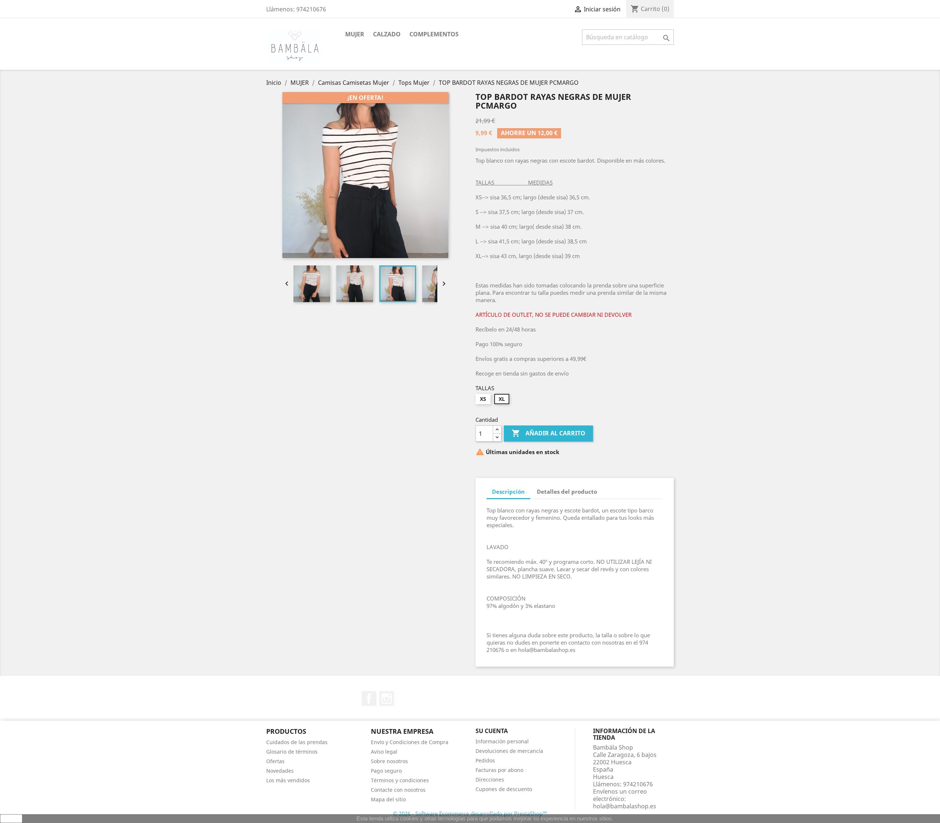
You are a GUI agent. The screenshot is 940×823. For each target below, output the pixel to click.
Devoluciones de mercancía (509, 750)
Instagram (386, 698)
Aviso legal (384, 751)
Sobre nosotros (389, 761)
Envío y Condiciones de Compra (409, 742)
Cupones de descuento (504, 789)
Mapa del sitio (388, 799)
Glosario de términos (292, 751)
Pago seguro (386, 770)
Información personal (502, 741)
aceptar (11, 819)
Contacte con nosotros (398, 789)
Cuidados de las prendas (297, 742)
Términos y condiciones (400, 780)
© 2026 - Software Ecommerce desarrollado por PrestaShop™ (470, 813)
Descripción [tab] (508, 491)
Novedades (280, 770)
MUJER (354, 34)
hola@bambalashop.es (624, 806)
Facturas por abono (499, 769)
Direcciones (490, 779)
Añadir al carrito (548, 433)
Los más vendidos (288, 780)
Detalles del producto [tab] (567, 491)
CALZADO (387, 34)
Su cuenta (492, 731)
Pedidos (485, 760)
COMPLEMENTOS (434, 34)
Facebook (369, 698)
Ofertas (275, 761)
